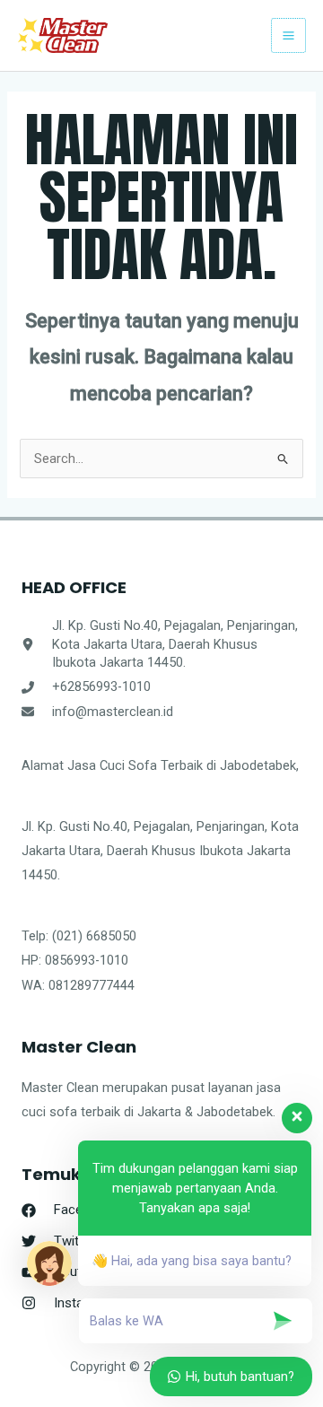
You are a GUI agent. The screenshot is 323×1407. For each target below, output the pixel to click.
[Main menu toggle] (288, 35)
